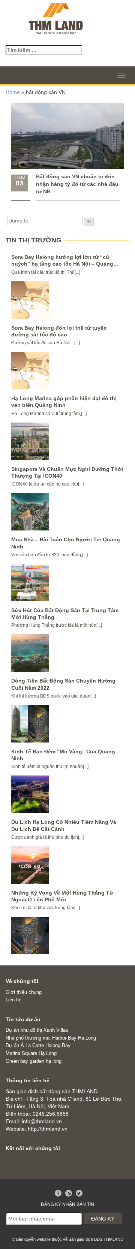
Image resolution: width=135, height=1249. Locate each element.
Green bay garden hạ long (34, 1061)
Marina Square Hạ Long (31, 1053)
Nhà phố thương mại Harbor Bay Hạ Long (51, 1038)
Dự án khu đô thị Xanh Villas (37, 1030)
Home (13, 92)
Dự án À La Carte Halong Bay (38, 1045)
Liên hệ (13, 999)
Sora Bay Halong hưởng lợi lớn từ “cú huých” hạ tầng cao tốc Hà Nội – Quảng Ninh (62, 263)
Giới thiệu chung (24, 992)
